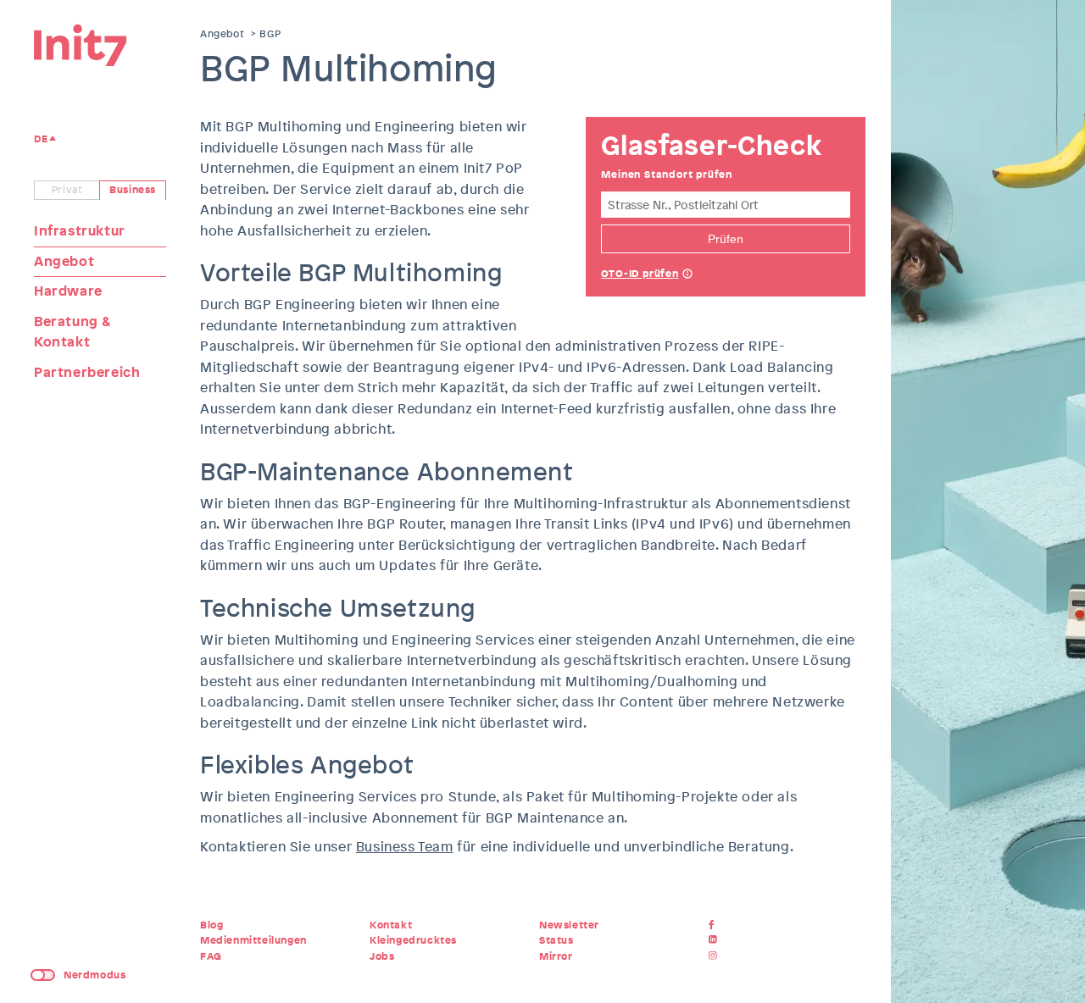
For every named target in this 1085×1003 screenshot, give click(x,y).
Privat (67, 190)
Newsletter (569, 925)
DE (40, 139)
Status (556, 940)
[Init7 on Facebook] (715, 925)
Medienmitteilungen (253, 940)
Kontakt (391, 925)
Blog (211, 925)
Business (132, 190)
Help (687, 275)
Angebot (64, 261)
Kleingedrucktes (413, 940)
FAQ (211, 956)
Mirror (556, 956)
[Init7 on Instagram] (715, 956)
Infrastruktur (79, 231)
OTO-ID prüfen (639, 273)
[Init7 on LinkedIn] (715, 940)
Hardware (68, 291)
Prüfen (725, 239)
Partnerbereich (87, 372)
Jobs (382, 956)
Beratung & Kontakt (72, 332)
